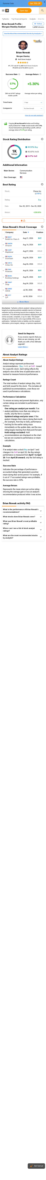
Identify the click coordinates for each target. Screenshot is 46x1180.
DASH (10, 256)
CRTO (10, 263)
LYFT (9, 295)
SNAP (10, 282)
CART (10, 250)
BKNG (10, 276)
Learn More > (23, 347)
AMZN (10, 243)
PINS (9, 269)
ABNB (10, 289)
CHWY (38, 194)
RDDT (10, 237)
